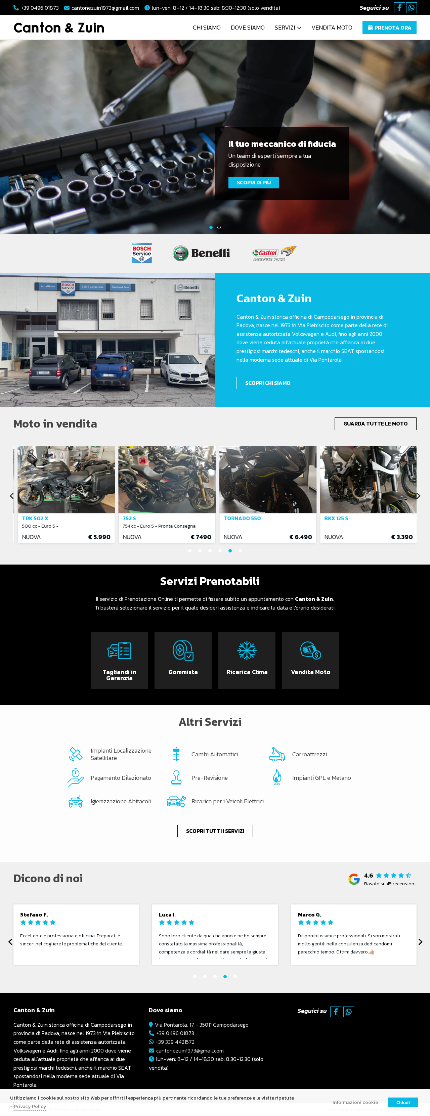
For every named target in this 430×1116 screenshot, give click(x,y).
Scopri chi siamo (268, 383)
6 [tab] (240, 550)
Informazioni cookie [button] (355, 1102)
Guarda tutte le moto (375, 423)
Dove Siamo (248, 27)
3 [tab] (210, 550)
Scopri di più (254, 182)
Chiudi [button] (403, 1102)
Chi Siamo (207, 27)
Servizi (285, 27)
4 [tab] (220, 550)
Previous (11, 137)
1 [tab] (211, 227)
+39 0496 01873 (40, 8)
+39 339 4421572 (175, 1042)
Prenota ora (99, 680)
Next (419, 137)
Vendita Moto (331, 27)
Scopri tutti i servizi (215, 831)
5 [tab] (230, 550)
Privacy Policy (30, 1106)
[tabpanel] (215, 137)
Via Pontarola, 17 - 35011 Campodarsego (202, 1025)
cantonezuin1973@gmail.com (105, 8)
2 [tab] (219, 227)
